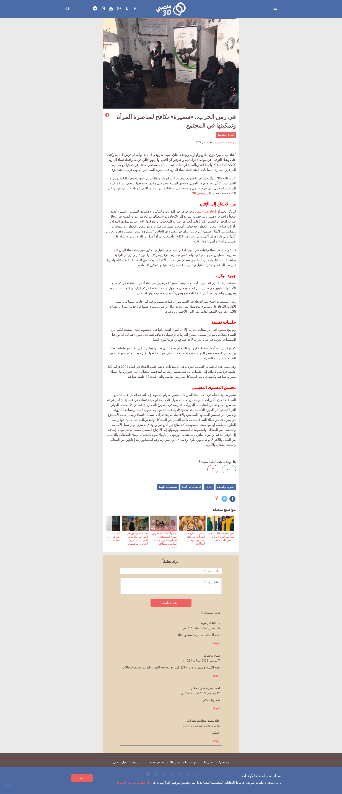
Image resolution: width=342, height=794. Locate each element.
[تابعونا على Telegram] (95, 8)
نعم (82, 778)
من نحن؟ (224, 762)
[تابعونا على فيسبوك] (135, 8)
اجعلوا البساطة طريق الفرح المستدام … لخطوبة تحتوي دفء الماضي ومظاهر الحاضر (164, 540)
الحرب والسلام (225, 487)
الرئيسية (137, 762)
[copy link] (217, 499)
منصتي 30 (199, 193)
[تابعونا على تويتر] (127, 8)
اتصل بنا (208, 762)
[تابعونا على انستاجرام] (103, 8)
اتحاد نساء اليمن (205, 211)
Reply (216, 643)
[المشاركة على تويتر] (224, 498)
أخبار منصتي (120, 762)
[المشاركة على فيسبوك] (232, 498)
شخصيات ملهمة (168, 487)
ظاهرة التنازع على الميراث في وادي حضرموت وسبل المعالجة (195, 538)
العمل (209, 487)
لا (213, 469)
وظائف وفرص (155, 762)
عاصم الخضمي (224, 142)
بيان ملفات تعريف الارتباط (134, 782)
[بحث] (67, 9)
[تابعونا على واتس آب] (119, 8)
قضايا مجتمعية (225, 135)
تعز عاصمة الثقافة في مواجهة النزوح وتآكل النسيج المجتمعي (221, 536)
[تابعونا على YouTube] (111, 8)
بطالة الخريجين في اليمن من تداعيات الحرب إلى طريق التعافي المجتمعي (137, 538)
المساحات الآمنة (191, 487)
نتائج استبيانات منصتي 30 (184, 762)
